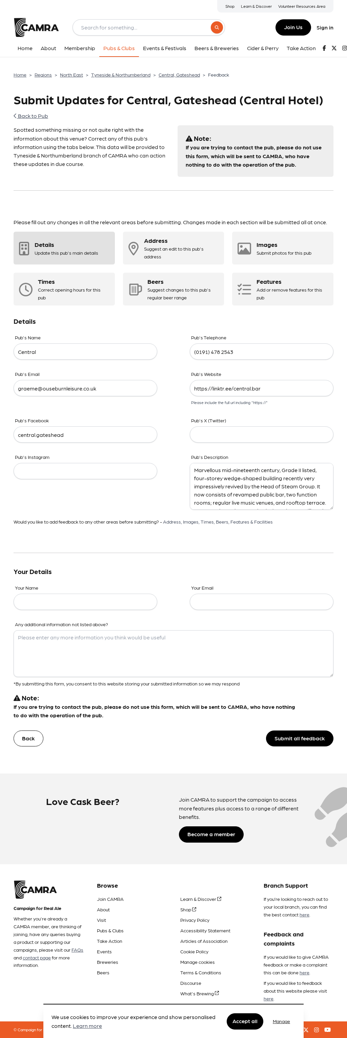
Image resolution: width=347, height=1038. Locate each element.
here (304, 914)
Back (28, 738)
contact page (37, 957)
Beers (103, 972)
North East (71, 74)
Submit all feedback (299, 738)
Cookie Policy (194, 951)
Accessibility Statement (205, 930)
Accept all (245, 1021)
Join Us (293, 27)
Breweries (107, 962)
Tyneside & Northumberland (120, 74)
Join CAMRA (110, 899)
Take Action (109, 941)
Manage (281, 1021)
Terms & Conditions (200, 972)
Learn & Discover (256, 6)
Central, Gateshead (179, 74)
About (103, 909)
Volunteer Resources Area (301, 6)
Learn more (87, 1025)
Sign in (325, 27)
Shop (229, 6)
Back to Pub (32, 115)
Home (20, 74)
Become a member (211, 834)
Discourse (190, 983)
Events (104, 951)
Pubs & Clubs (110, 930)
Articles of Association (204, 941)
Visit (101, 920)
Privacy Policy (194, 920)
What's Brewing (197, 993)
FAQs (77, 949)
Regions (43, 74)
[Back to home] (36, 27)
